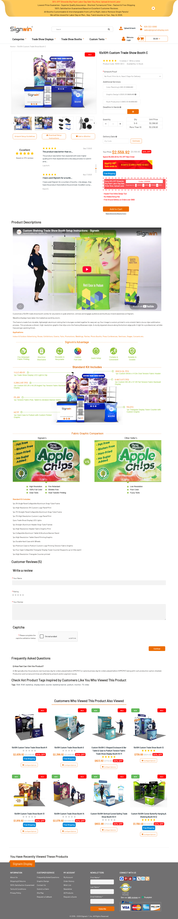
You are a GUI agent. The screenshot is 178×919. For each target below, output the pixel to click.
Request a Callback (44, 897)
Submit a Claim (43, 889)
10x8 (18, 685)
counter (49, 685)
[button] (95, 165)
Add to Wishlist (84, 136)
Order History (69, 881)
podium (70, 685)
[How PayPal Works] (140, 912)
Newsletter (68, 889)
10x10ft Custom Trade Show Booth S (69, 747)
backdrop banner (59, 685)
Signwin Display (22, 863)
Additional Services (112, 81)
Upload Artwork (130, 28)
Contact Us (41, 885)
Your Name (17, 578)
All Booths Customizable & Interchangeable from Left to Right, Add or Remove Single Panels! (86, 11)
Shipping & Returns (18, 881)
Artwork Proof (110, 71)
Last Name (95, 887)
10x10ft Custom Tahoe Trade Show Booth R (29, 747)
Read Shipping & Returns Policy (116, 213)
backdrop (29, 685)
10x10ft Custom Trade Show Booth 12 (149, 747)
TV (83, 685)
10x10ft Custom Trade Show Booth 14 (69, 813)
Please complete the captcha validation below (26, 636)
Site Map (40, 893)
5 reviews (123, 61)
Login (129, 40)
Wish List (67, 885)
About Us (14, 877)
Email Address (96, 897)
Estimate (136, 141)
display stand (39, 685)
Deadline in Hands (111, 107)
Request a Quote (70, 897)
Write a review (134, 61)
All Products (68, 893)
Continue (157, 649)
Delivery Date (109, 136)
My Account (68, 877)
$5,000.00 (112, 157)
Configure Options (30, 765)
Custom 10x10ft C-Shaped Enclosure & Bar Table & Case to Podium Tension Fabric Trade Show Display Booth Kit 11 (108, 750)
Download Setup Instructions (55, 136)
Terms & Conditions (18, 889)
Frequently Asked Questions (48, 877)
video (87, 685)
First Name (95, 877)
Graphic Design (43, 881)
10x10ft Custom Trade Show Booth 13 (29, 813)
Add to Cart (116, 209)
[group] (67, 157)
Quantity (107, 119)
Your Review (18, 602)
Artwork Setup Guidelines (25, 136)
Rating (16, 591)
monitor (77, 685)
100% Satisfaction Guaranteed (22, 885)
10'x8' (23, 685)
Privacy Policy (15, 893)
